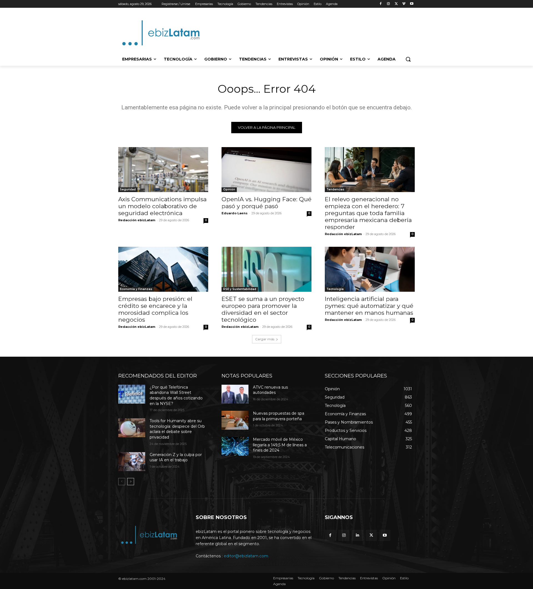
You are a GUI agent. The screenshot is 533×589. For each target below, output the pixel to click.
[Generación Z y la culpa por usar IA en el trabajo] (131, 461)
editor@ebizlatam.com (246, 555)
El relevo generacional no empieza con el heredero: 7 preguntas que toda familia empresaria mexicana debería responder (368, 213)
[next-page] (130, 481)
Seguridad (128, 189)
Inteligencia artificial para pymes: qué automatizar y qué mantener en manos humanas (369, 305)
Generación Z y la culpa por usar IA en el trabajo (176, 457)
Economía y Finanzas (136, 289)
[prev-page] (121, 481)
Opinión (229, 189)
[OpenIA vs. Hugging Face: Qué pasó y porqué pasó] (266, 169)
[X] (396, 4)
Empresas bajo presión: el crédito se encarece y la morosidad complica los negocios (155, 309)
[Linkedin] (357, 535)
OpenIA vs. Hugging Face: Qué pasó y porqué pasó (266, 203)
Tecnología (335, 289)
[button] (408, 59)
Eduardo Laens (235, 213)
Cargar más (264, 339)
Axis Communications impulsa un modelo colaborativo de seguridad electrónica (162, 206)
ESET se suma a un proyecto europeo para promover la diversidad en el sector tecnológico (263, 309)
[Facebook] (381, 4)
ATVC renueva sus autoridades (270, 390)
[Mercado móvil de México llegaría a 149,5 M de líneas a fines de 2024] (235, 446)
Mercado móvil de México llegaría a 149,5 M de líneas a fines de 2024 (280, 445)
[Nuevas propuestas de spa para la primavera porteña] (235, 420)
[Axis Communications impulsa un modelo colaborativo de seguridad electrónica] (163, 169)
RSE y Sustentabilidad (239, 289)
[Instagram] (388, 4)
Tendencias (335, 189)
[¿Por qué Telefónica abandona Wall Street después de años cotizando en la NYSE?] (131, 394)
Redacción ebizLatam (136, 220)
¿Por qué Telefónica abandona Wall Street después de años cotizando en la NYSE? (176, 395)
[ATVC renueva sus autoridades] (235, 394)
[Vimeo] (404, 4)
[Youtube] (411, 4)
